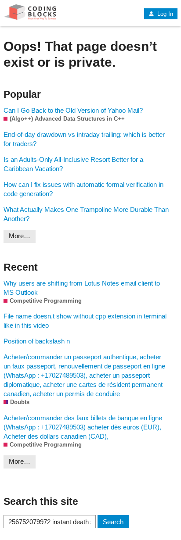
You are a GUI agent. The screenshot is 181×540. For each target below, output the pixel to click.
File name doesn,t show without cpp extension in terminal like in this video (85, 320)
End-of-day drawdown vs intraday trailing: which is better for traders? (84, 139)
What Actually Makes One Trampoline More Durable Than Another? (86, 214)
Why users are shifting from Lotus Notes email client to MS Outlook (82, 287)
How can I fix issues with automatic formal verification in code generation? (83, 189)
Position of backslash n (37, 341)
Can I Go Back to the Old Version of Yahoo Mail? (73, 110)
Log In (164, 14)
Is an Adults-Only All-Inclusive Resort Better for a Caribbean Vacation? (73, 164)
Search (113, 522)
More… (19, 236)
